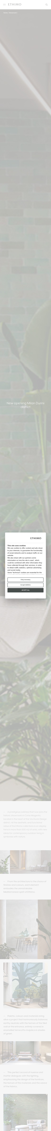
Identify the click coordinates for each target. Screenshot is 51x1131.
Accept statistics (25, 585)
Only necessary (25, 579)
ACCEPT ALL (26, 590)
